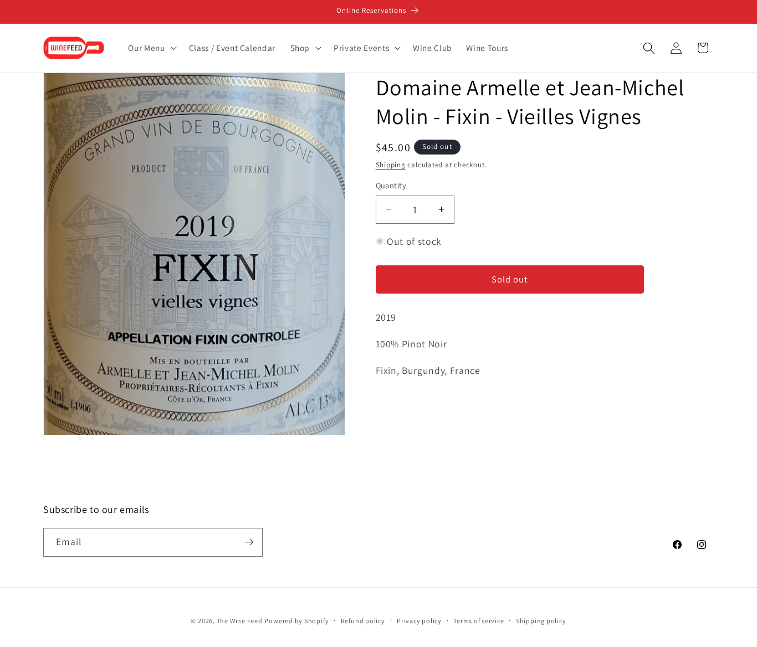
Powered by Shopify (296, 621)
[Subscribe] (249, 542)
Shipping (391, 165)
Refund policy (363, 621)
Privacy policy (419, 621)
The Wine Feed (240, 621)
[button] (151, 48)
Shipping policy (541, 621)
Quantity (391, 185)
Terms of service (478, 621)
